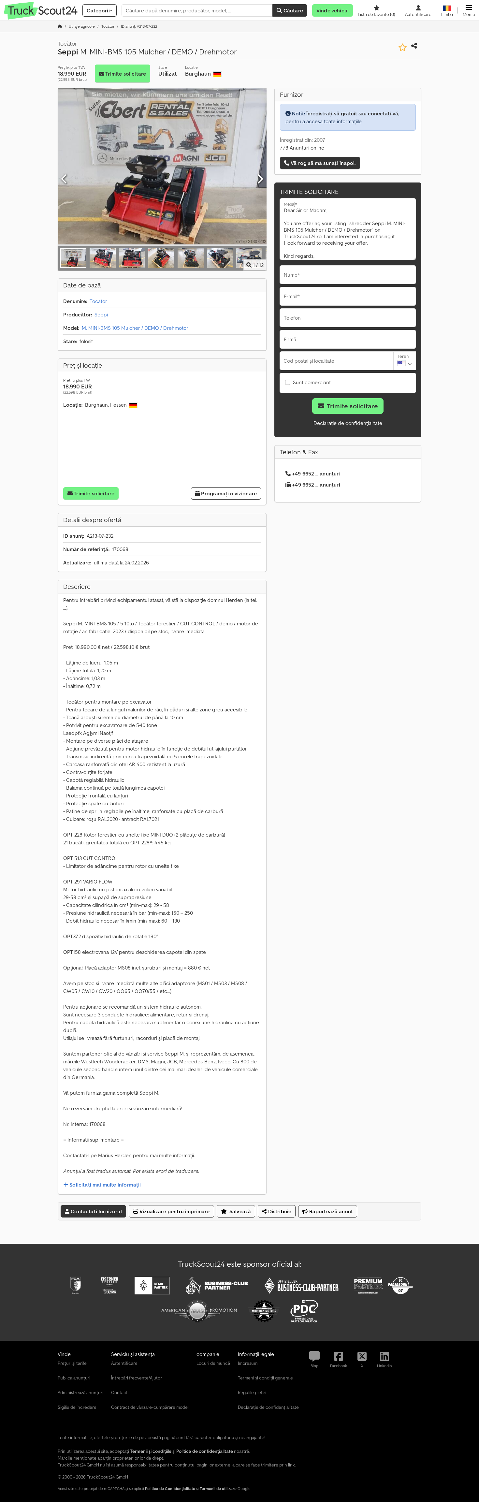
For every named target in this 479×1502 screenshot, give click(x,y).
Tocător (98, 301)
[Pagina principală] (60, 26)
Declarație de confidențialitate (347, 423)
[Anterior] (64, 179)
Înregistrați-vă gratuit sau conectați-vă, (352, 113)
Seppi (101, 314)
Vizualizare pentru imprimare (174, 1211)
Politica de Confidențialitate (170, 1488)
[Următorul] (259, 179)
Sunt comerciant (312, 382)
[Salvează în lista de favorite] (402, 47)
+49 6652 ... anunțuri (316, 473)
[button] (469, 10)
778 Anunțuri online (302, 147)
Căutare (292, 10)
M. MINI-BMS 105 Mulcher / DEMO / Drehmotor (135, 328)
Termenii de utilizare (218, 1488)
